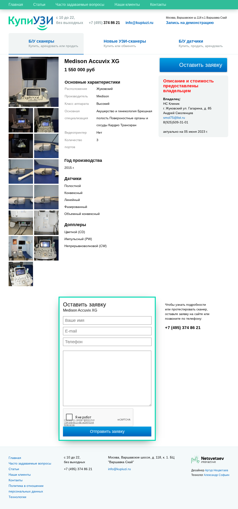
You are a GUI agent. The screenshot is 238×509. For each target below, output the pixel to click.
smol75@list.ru (174, 117)
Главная (16, 5)
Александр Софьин (216, 475)
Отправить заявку (107, 431)
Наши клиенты (127, 5)
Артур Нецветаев (216, 470)
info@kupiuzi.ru (139, 23)
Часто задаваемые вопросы (80, 5)
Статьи (39, 5)
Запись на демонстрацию (190, 23)
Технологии (17, 497)
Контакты (158, 5)
